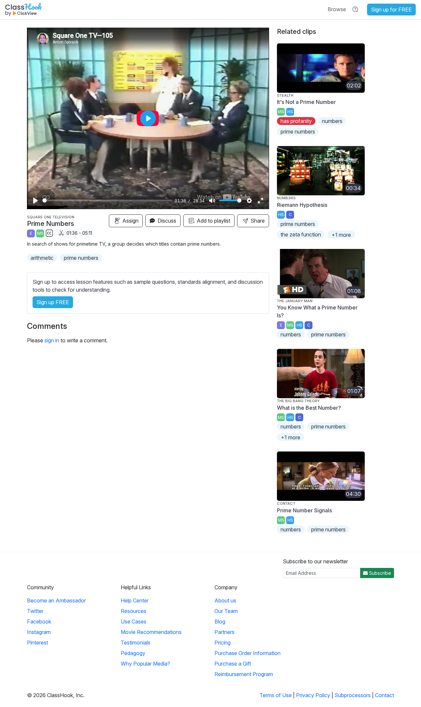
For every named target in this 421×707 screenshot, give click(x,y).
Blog (219, 621)
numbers (332, 121)
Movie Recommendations (151, 632)
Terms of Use (276, 695)
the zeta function (301, 234)
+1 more (341, 235)
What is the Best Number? (309, 407)
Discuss (166, 220)
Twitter (35, 611)
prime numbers (81, 258)
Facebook (39, 621)
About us (225, 600)
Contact (384, 695)
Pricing (222, 642)
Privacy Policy (313, 695)
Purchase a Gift (232, 663)
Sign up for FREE (391, 9)
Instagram (39, 632)
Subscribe (379, 573)
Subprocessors (352, 695)
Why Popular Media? (145, 663)
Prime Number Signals (304, 510)
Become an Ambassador (56, 600)
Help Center (135, 600)
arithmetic (42, 258)
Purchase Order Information (247, 653)
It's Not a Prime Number (306, 102)
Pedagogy (133, 653)
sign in (51, 340)
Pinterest (37, 642)
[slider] (107, 200)
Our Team (226, 611)
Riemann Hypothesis (302, 205)
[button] (337, 9)
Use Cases (133, 621)
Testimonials (135, 642)
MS (40, 233)
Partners (224, 632)
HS (290, 111)
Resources (133, 611)
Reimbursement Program (243, 674)
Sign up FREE (53, 302)
